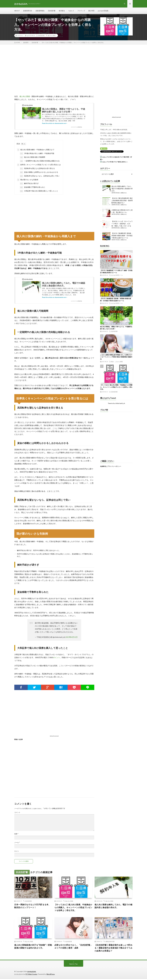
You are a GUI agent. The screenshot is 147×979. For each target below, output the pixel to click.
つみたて (71, 11)
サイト (16, 851)
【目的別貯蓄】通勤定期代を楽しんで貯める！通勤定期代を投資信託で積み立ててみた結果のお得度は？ (113, 948)
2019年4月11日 (72, 637)
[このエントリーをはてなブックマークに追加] (61, 687)
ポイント (56, 657)
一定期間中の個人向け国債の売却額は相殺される (40, 161)
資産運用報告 (40, 11)
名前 (16, 834)
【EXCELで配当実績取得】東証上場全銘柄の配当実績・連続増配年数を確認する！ (122, 200)
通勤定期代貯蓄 (110, 941)
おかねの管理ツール (117, 275)
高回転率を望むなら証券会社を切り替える (37, 168)
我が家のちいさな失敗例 (28, 180)
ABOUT (17, 11)
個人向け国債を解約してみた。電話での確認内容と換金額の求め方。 (122, 188)
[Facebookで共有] (21, 687)
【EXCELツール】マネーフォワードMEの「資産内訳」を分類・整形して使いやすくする (122, 223)
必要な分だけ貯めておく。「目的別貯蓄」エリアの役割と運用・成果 (73, 946)
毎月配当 (62, 11)
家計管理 (91, 11)
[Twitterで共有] (34, 687)
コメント (17, 812)
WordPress (50, 974)
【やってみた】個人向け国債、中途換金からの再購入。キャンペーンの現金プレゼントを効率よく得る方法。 (116, 387)
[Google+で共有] (47, 687)
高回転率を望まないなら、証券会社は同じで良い (40, 176)
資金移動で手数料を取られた (32, 187)
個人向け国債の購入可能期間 (32, 157)
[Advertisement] (54, 71)
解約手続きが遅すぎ (29, 183)
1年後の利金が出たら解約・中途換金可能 (37, 153)
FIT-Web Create (31, 974)
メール (17, 842)
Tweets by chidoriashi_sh (116, 403)
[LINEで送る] (87, 687)
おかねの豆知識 (103, 11)
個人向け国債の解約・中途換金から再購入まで (36, 150)
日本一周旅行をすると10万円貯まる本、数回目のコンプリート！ (32, 906)
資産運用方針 (27, 11)
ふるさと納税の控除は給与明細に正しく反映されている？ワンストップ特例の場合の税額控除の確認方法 (116, 357)
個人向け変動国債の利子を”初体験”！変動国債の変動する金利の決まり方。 (33, 946)
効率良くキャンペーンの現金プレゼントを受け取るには (39, 165)
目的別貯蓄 (51, 11)
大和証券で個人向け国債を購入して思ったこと (39, 191)
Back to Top (74, 964)
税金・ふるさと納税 (117, 361)
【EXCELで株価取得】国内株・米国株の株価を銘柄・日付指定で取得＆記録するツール (122, 235)
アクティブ (81, 11)
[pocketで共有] (74, 687)
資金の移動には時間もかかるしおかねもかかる (39, 172)
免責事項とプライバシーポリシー (110, 466)
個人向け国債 (52, 35)
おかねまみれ (31, 971)
